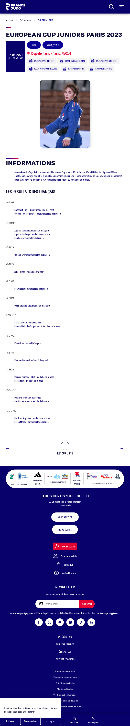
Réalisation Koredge (67, 695)
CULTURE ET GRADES (65, 659)
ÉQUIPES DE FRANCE (65, 644)
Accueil (9, 20)
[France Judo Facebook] (39, 621)
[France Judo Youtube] (60, 621)
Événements (25, 20)
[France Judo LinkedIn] (91, 621)
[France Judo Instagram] (70, 621)
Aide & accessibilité (65, 683)
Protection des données (65, 677)
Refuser (10, 721)
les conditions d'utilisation (86, 613)
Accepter (50, 721)
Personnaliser (30, 721)
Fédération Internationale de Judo (65, 707)
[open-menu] (121, 6)
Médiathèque (68, 573)
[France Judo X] (49, 621)
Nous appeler (65, 517)
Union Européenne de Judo (65, 701)
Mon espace (93, 722)
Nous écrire (65, 529)
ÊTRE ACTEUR (65, 651)
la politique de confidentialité (57, 613)
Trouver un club (68, 556)
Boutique (74, 722)
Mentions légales (65, 689)
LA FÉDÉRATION (65, 636)
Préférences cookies (65, 671)
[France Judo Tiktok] (81, 621)
